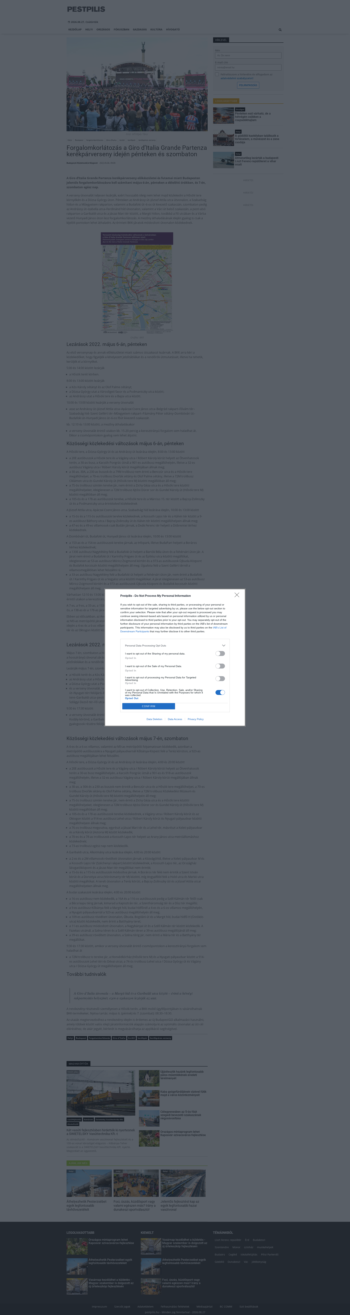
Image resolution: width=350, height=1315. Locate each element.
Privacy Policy (196, 719)
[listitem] (175, 645)
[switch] (220, 653)
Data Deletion (154, 719)
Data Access (175, 719)
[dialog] (175, 657)
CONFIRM (148, 706)
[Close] (238, 596)
